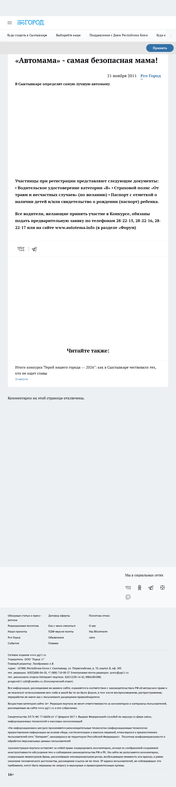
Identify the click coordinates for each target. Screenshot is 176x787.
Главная (53, 643)
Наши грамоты (17, 631)
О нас (92, 625)
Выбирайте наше (68, 35)
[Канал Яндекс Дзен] (162, 587)
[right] (171, 36)
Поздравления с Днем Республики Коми (119, 35)
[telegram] (35, 249)
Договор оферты (59, 615)
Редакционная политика (23, 625)
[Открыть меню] (9, 22)
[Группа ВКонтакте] (128, 587)
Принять (160, 48)
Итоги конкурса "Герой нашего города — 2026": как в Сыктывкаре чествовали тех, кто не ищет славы (85, 373)
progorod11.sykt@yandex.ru (25, 681)
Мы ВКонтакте (98, 631)
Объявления (56, 637)
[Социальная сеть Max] (128, 596)
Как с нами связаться (61, 625)
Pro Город (150, 75)
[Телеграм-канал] (151, 587)
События (13, 643)
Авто (92, 637)
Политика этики (99, 615)
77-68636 (45, 716)
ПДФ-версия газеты (61, 631)
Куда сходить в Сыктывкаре (27, 35)
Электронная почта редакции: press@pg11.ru (100, 672)
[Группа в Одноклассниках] (139, 587)
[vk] (21, 249)
